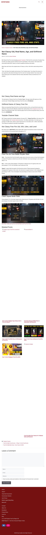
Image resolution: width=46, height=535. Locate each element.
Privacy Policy (5, 512)
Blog (3, 516)
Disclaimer (4, 510)
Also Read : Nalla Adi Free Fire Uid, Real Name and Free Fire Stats (16, 223)
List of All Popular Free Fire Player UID (10, 518)
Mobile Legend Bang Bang (7, 500)
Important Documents (7, 493)
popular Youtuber (22, 60)
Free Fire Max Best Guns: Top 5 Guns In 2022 (13, 445)
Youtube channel (15, 120)
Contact (4, 505)
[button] (39, 2)
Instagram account (36, 108)
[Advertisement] (23, 86)
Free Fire (4, 514)
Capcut (3, 491)
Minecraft (4, 502)
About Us (4, 508)
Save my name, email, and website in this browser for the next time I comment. (21, 479)
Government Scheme (6, 496)
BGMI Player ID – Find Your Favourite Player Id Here (13, 520)
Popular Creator (9, 47)
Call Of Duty (4, 498)
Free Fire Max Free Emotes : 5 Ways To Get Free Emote (15, 443)
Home (3, 47)
